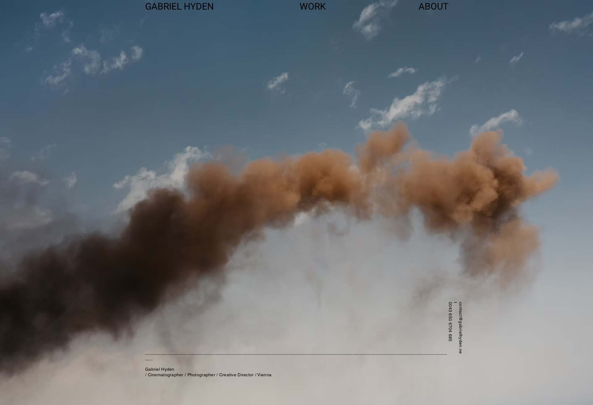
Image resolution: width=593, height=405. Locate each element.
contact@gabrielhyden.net (458, 328)
